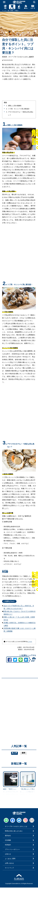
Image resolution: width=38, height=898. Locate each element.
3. (6, 112)
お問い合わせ (9, 863)
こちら (30, 641)
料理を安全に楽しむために (14, 831)
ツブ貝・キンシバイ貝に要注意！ (19, 109)
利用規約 (8, 845)
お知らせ (8, 854)
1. (6, 105)
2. (6, 109)
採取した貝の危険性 (14, 105)
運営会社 (8, 835)
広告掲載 (8, 840)
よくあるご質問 (10, 858)
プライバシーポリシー (12, 849)
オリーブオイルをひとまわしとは (16, 826)
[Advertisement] (19, 698)
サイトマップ (9, 868)
